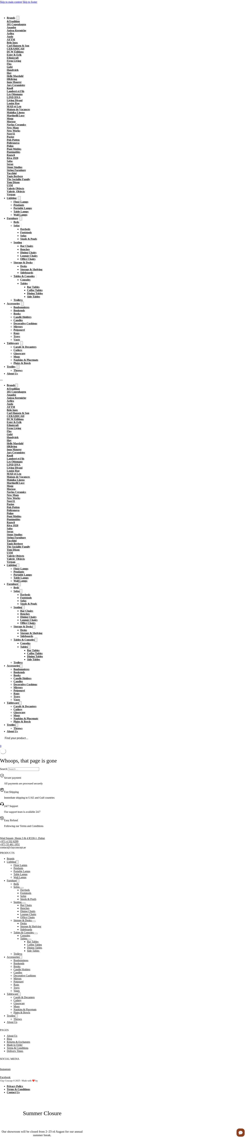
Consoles (25, 279)
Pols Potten (13, 139)
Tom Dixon (13, 182)
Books (17, 313)
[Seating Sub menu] (23, 242)
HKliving (12, 79)
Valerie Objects (15, 188)
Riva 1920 (12, 158)
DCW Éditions (15, 51)
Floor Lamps (20, 201)
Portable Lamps (22, 208)
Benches (25, 249)
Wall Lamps (20, 214)
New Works (13, 130)
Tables (24, 283)
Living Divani (14, 100)
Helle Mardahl (15, 76)
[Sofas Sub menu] (21, 225)
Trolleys (18, 300)
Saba (9, 161)
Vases (16, 339)
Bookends (19, 310)
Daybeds (25, 229)
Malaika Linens (16, 112)
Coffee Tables (35, 290)
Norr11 (11, 133)
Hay (9, 73)
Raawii (11, 155)
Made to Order (14, 1044)
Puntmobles (13, 152)
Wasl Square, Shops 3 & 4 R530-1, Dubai (22, 838)
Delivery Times (15, 1051)
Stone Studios (14, 167)
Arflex (10, 33)
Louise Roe (13, 103)
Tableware (13, 343)
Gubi (9, 66)
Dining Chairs (28, 252)
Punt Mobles (14, 148)
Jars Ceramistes (16, 85)
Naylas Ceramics (16, 124)
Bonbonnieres (21, 307)
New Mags (13, 127)
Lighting (12, 198)
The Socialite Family (18, 179)
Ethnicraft (13, 57)
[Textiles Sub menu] (18, 367)
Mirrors (18, 326)
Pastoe (10, 136)
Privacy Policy (15, 1086)
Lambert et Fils (15, 91)
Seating (17, 242)
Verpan (11, 194)
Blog (9, 1038)
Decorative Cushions (25, 323)
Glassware (19, 353)
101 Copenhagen (16, 24)
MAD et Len (14, 106)
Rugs (16, 333)
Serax (10, 164)
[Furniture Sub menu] (20, 218)
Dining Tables (35, 293)
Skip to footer (30, 2)
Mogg (10, 118)
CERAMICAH (15, 48)
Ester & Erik (14, 54)
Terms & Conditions (17, 1048)
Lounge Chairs (28, 255)
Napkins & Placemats (25, 359)
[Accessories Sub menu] (22, 304)
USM (10, 185)
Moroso (11, 121)
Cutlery (17, 350)
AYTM (11, 39)
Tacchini (12, 173)
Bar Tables (33, 287)
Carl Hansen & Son (18, 45)
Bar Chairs (26, 246)
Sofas (16, 225)
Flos (9, 63)
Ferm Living (14, 60)
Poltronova (13, 142)
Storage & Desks (23, 262)
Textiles (11, 366)
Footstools (26, 232)
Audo (10, 36)
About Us (12, 373)
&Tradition (13, 21)
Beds (16, 222)
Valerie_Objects (16, 191)
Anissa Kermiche (16, 30)
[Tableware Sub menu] (21, 343)
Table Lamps (21, 211)
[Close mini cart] (3, 751)
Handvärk (13, 70)
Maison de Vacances (18, 109)
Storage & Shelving (31, 269)
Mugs (16, 356)
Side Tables (33, 296)
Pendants (18, 205)
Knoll (10, 88)
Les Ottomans (15, 94)
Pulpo (10, 145)
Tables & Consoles (24, 276)
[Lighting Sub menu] (19, 198)
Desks (23, 266)
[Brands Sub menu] (18, 18)
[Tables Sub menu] (29, 283)
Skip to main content (11, 2)
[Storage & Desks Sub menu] (34, 262)
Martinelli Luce (15, 115)
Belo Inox (12, 42)
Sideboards (26, 272)
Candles (18, 320)
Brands (11, 17)
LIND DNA (13, 97)
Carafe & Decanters (24, 346)
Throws (17, 370)
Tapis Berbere (15, 176)
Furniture (12, 218)
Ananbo (11, 27)
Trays (16, 336)
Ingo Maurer (14, 82)
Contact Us (13, 1092)
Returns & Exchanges (18, 1041)
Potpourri (19, 329)
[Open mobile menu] (1, 380)
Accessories (13, 303)
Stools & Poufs (28, 238)
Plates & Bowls (22, 363)
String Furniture (16, 170)
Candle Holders (22, 317)
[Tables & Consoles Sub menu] (36, 276)
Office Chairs (27, 259)
